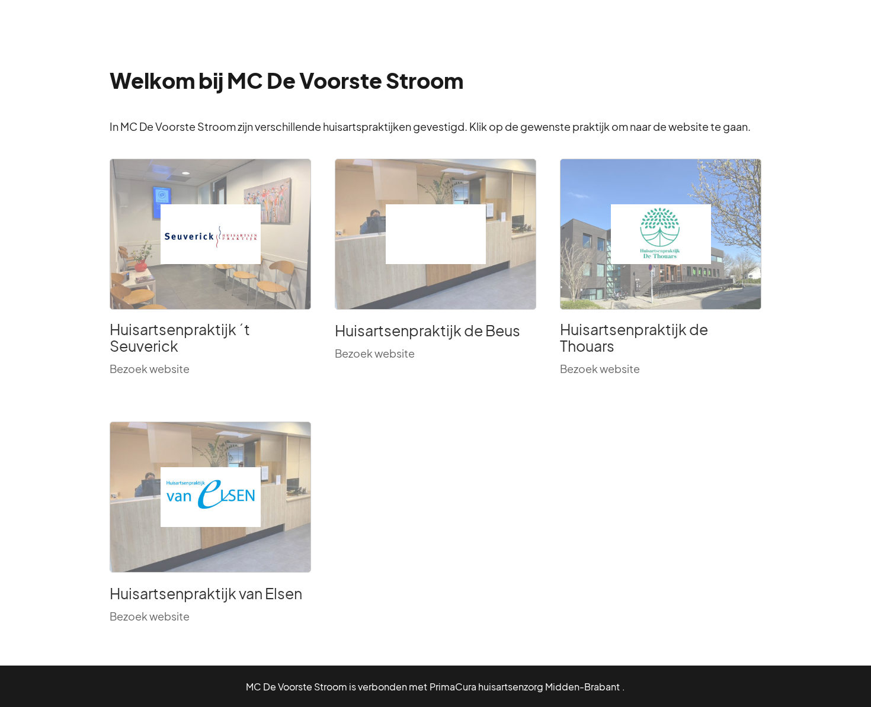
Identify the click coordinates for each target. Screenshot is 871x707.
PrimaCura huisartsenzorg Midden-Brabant (525, 686)
